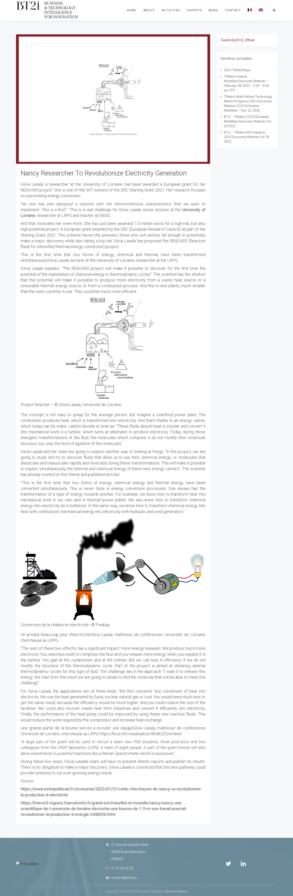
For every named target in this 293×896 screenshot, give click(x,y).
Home (131, 10)
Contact (233, 10)
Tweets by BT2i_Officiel (237, 40)
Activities (171, 10)
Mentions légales (175, 891)
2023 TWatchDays (237, 70)
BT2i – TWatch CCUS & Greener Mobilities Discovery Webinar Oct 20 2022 (247, 121)
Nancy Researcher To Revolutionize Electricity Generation (104, 173)
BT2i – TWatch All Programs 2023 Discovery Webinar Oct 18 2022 (246, 137)
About (149, 10)
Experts (194, 10)
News (213, 10)
